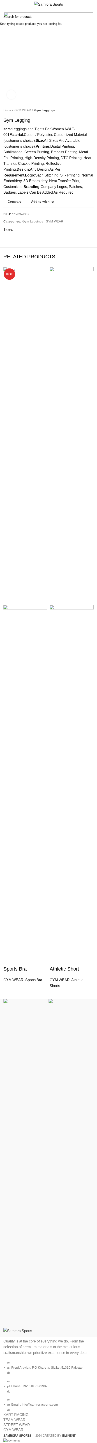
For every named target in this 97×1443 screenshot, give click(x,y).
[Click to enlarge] (11, 94)
